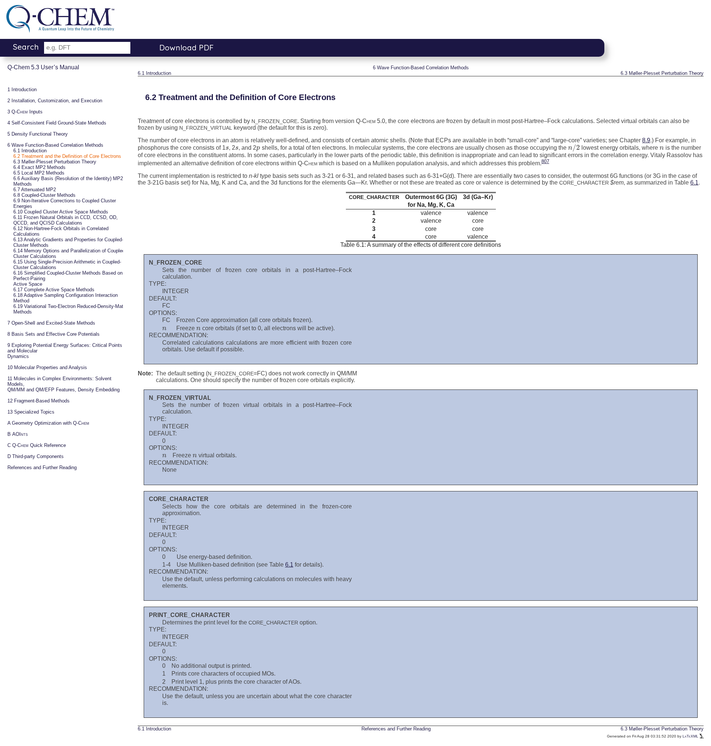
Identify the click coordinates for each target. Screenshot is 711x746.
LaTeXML (691, 736)
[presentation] (227, 148)
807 (545, 161)
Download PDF (186, 47)
